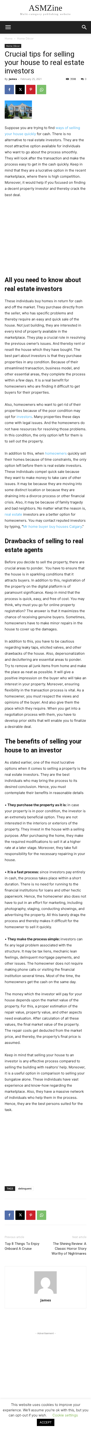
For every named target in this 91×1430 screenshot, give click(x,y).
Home (9, 38)
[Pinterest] (30, 89)
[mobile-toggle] (7, 27)
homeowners (56, 453)
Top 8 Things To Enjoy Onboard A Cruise (22, 1246)
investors (24, 416)
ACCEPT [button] (46, 1422)
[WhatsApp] (41, 89)
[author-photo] (45, 1294)
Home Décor (25, 38)
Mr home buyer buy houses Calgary (52, 526)
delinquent (25, 1188)
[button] (84, 27)
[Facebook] (9, 89)
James (13, 79)
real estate (13, 514)
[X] (20, 89)
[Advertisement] (45, 233)
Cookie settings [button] (65, 1415)
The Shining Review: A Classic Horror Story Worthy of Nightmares (69, 1249)
